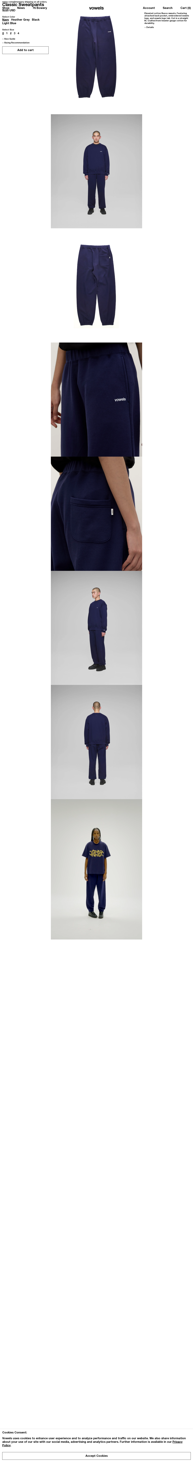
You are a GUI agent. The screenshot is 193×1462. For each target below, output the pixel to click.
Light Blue (9, 23)
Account (149, 8)
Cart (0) (185, 8)
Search (168, 8)
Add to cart (25, 50)
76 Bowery (40, 8)
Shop (5, 8)
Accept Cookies (96, 1456)
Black (36, 20)
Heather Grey (20, 20)
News (21, 8)
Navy (5, 20)
